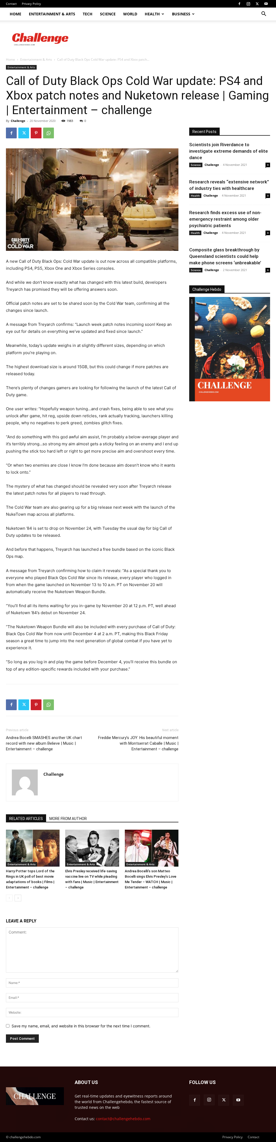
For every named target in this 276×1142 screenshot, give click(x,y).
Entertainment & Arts (52, 13)
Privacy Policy (31, 4)
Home (15, 13)
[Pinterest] (36, 133)
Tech (87, 13)
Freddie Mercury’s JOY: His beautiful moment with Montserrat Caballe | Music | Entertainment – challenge (138, 743)
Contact (11, 4)
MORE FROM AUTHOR (68, 818)
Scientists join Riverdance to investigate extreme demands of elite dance (228, 151)
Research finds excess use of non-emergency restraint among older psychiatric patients (225, 219)
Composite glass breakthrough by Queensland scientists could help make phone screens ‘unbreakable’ (225, 256)
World (130, 13)
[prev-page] (9, 898)
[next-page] (18, 898)
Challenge (18, 121)
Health (152, 13)
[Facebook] (239, 4)
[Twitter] (257, 4)
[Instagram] (248, 4)
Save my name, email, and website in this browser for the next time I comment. (81, 1026)
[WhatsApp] (48, 133)
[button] (263, 14)
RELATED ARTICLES (26, 818)
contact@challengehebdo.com (123, 1118)
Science (108, 13)
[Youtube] (266, 4)
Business (181, 13)
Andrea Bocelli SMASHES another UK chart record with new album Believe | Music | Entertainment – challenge (44, 743)
